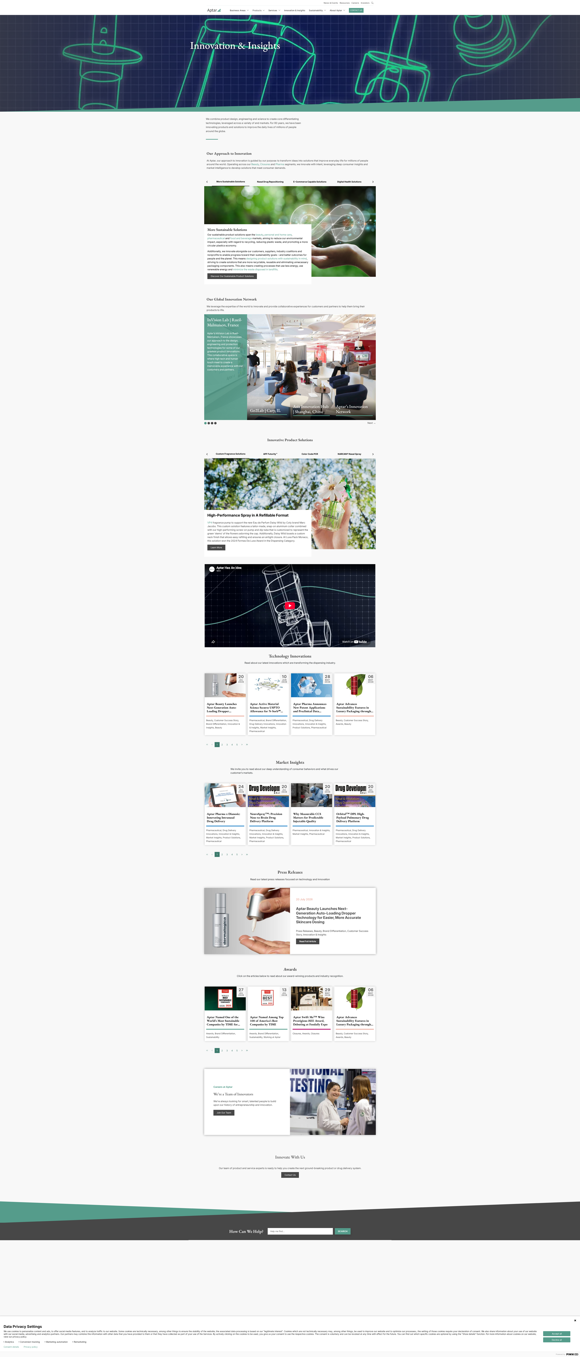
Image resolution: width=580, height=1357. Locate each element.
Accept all (557, 1333)
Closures (265, 164)
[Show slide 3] (212, 423)
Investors (365, 3)
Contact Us (356, 10)
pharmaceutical (216, 238)
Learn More (216, 547)
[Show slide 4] (215, 423)
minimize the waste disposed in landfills (255, 269)
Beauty (255, 164)
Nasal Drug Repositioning (270, 181)
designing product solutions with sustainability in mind (276, 258)
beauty (259, 234)
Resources (345, 3)
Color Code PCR (310, 454)
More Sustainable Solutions (230, 181)
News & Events (331, 3)
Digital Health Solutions (349, 181)
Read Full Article (307, 941)
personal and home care (278, 234)
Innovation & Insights (294, 10)
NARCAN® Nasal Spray (349, 454)
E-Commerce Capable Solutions (309, 181)
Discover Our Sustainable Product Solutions (232, 276)
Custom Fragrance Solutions (230, 453)
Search (343, 1231)
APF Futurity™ (270, 454)
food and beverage (241, 238)
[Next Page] (242, 744)
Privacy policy (31, 1347)
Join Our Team (224, 1112)
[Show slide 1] (205, 423)
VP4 (209, 522)
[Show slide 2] (209, 423)
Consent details (11, 1347)
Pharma (280, 164)
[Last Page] (247, 744)
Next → (371, 423)
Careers (355, 3)
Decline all (557, 1340)
